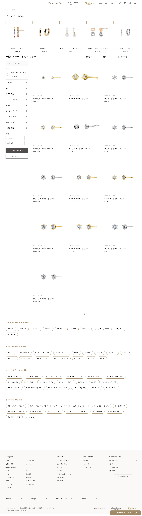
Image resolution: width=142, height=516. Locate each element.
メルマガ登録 (124, 476)
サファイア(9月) (66, 382)
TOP (7, 10)
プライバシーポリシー (52, 508)
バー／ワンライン (61, 358)
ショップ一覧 (87, 467)
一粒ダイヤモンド (43, 353)
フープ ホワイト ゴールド (77, 411)
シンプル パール (33, 417)
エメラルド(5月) (95, 376)
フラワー (113, 353)
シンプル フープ (55, 411)
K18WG (36, 329)
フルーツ (126, 353)
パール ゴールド (80, 406)
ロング (91, 358)
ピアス (13, 10)
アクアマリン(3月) (54, 376)
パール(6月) (13, 382)
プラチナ (119, 329)
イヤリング (8, 484)
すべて (7, 460)
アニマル (12, 358)
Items (100, 3)
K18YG (11, 329)
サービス (59, 467)
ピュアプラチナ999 (102, 329)
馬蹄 (77, 353)
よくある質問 (61, 477)
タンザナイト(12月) (34, 388)
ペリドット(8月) (47, 382)
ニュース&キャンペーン (90, 464)
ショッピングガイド (63, 460)
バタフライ (27, 358)
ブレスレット (30, 460)
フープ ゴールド (61, 406)
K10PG (61, 329)
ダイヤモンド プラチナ (39, 406)
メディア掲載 (30, 484)
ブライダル (13, 76)
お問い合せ (60, 481)
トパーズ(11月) (14, 388)
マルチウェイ (43, 358)
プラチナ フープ (115, 411)
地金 (102, 358)
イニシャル (25, 353)
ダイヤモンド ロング (16, 411)
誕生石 (28, 471)
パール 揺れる (36, 411)
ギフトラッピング (62, 464)
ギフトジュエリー (31, 481)
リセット (18, 156)
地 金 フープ (120, 406)
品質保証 (59, 471)
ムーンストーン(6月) (115, 376)
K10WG (73, 329)
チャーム (29, 464)
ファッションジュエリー (17, 72)
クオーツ (96, 388)
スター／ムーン (62, 353)
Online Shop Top (10, 508)
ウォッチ (29, 467)
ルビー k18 (98, 411)
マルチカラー (112, 388)
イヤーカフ (8, 487)
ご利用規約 (40, 508)
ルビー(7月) (29, 382)
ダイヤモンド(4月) (75, 376)
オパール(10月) (80, 388)
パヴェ (88, 353)
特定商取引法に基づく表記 (27, 508)
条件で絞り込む (18, 150)
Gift (106, 3)
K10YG (48, 329)
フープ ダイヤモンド (16, 406)
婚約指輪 (29, 474)
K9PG (85, 329)
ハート (11, 353)
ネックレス (8, 471)
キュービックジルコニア (58, 388)
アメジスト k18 (14, 417)
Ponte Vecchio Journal (64, 474)
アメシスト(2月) (34, 376)
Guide (113, 3)
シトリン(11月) (110, 382)
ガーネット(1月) (15, 376)
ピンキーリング (10, 477)
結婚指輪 (29, 477)
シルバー (12, 334)
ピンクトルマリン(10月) (88, 382)
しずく (100, 353)
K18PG (23, 329)
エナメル (78, 358)
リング (7, 474)
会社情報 (85, 460)
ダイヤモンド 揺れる (101, 406)
